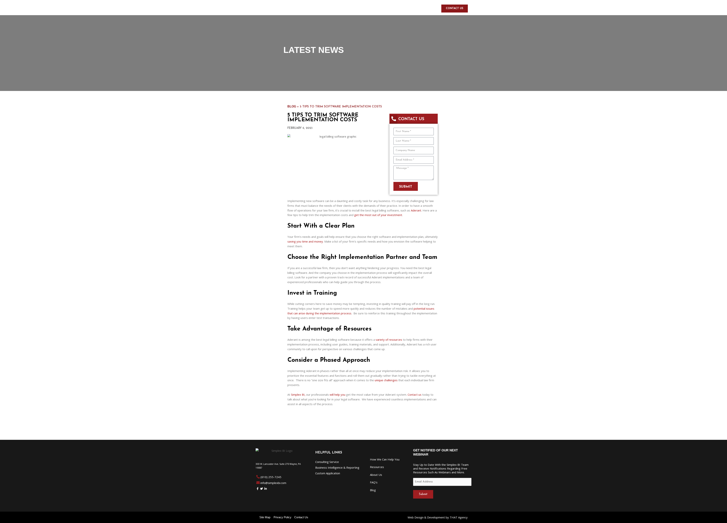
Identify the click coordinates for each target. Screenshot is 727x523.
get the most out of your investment (378, 215)
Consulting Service (327, 462)
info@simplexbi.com (273, 483)
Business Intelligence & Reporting (337, 467)
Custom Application (327, 473)
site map (264, 517)
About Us (368, 8)
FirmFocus (418, 8)
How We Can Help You (336, 8)
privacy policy (282, 517)
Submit (423, 494)
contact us (301, 517)
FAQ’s (374, 482)
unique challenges (386, 380)
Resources (390, 8)
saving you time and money (305, 241)
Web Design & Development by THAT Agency (438, 517)
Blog (291, 106)
